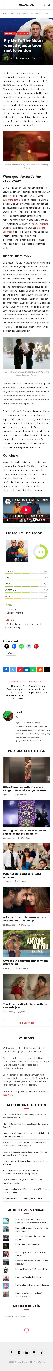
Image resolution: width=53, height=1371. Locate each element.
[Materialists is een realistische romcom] (26, 856)
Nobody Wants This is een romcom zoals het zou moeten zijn (24, 919)
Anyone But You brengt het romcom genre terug (25, 962)
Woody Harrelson (39, 223)
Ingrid (15, 58)
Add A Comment (26, 1023)
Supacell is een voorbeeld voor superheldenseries (39, 689)
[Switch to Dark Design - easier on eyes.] (44, 5)
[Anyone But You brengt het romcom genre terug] (26, 943)
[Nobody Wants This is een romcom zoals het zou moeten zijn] (26, 900)
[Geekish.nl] (26, 5)
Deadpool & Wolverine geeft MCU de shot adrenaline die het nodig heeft (14, 692)
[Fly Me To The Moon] (17, 551)
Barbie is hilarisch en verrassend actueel (32, 1285)
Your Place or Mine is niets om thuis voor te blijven (25, 1005)
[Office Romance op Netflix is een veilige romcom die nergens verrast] (26, 770)
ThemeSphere (39, 1362)
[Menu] (5, 4)
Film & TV (10, 33)
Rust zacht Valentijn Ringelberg (28, 1277)
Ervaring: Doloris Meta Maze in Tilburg (31, 1269)
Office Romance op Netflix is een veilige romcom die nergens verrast (25, 788)
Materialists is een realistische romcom (22, 875)
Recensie (23, 33)
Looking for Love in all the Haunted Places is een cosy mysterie (24, 832)
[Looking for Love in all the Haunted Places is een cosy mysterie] (26, 813)
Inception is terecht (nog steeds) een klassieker (23, 1198)
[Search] (48, 4)
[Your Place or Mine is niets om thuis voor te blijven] (26, 987)
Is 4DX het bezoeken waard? (27, 1244)
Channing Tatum (12, 199)
